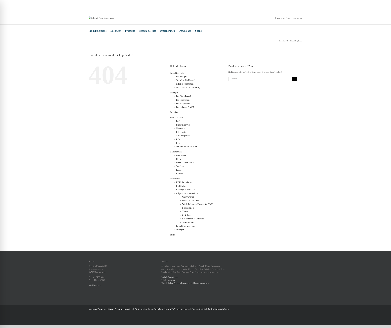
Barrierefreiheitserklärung (124, 309)
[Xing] (101, 295)
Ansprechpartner (183, 136)
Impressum (93, 309)
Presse (178, 170)
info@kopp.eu (94, 285)
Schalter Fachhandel (185, 84)
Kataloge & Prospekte (185, 190)
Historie (179, 159)
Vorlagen (180, 229)
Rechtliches (181, 186)
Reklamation (181, 132)
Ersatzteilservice (183, 125)
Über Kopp (181, 155)
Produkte (130, 30)
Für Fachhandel (183, 100)
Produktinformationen (185, 226)
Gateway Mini (188, 197)
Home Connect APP (190, 200)
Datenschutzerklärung (106, 309)
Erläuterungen (188, 208)
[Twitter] (105, 295)
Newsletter (180, 128)
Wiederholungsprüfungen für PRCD (197, 204)
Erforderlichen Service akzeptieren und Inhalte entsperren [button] (185, 283)
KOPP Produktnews (184, 182)
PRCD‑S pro (181, 77)
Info (178, 139)
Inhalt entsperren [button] (168, 280)
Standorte (180, 166)
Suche (198, 30)
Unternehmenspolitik (185, 162)
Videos (185, 211)
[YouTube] (109, 295)
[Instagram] (93, 295)
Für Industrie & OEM (185, 107)
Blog (178, 143)
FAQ (178, 121)
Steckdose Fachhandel (185, 80)
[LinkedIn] (97, 295)
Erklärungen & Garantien (193, 219)
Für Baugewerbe (183, 103)
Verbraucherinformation (186, 146)
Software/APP (188, 222)
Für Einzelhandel (183, 96)
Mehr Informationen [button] (169, 277)
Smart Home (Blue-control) (188, 87)
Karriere (179, 173)
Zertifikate (186, 215)
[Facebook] (89, 295)
